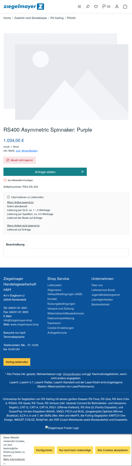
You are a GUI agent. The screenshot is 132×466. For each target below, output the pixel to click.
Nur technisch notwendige (75, 450)
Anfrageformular (57, 333)
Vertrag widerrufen (17, 362)
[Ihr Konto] (117, 6)
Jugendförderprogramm (105, 295)
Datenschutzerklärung (60, 318)
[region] (66, 77)
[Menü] (79, 6)
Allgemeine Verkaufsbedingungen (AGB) (64, 292)
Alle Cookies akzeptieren (112, 450)
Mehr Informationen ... (14, 460)
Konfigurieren (44, 450)
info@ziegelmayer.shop (17, 320)
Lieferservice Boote (103, 290)
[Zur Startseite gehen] (34, 6)
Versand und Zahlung (60, 308)
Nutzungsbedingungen (61, 304)
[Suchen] (88, 6)
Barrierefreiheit (100, 304)
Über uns (97, 285)
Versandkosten (72, 374)
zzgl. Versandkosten (27, 150)
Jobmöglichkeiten (102, 299)
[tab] (15, 244)
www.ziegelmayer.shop (24, 324)
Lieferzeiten (54, 285)
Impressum (54, 323)
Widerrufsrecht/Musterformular (65, 313)
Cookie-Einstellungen (60, 328)
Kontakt (52, 299)
